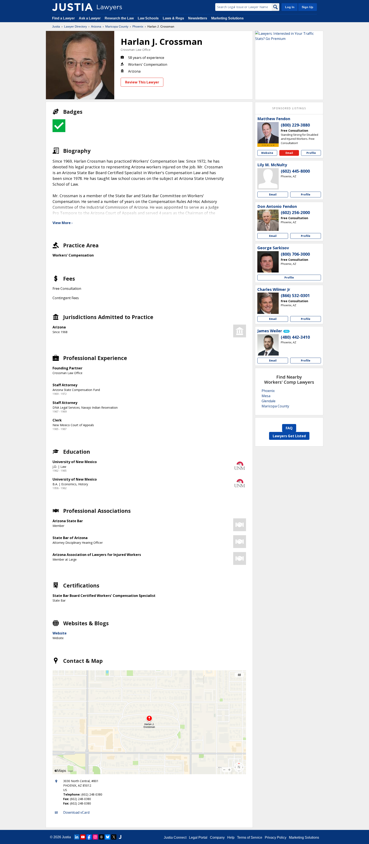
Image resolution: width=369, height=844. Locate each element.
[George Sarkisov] (268, 262)
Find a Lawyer (63, 18)
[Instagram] (95, 837)
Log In (289, 7)
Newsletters (197, 18)
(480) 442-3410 (295, 337)
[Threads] (101, 837)
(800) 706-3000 (295, 254)
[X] (113, 837)
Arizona (96, 26)
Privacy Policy (275, 837)
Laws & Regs (173, 18)
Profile (311, 153)
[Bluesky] (107, 837)
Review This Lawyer (142, 82)
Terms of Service (249, 837)
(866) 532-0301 (295, 295)
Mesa (266, 396)
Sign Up (307, 7)
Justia (56, 26)
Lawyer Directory (75, 26)
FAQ (289, 428)
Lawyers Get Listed (289, 436)
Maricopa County (116, 26)
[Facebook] (89, 837)
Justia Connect (175, 837)
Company (217, 837)
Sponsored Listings (289, 108)
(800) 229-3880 (295, 125)
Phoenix (137, 26)
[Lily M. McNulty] (268, 178)
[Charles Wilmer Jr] (268, 303)
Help (230, 837)
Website (60, 633)
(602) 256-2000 (295, 212)
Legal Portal (198, 837)
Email (289, 153)
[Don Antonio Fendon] (268, 220)
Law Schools (148, 18)
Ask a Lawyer (90, 18)
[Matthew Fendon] (268, 132)
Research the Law (119, 18)
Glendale (268, 401)
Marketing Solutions (227, 18)
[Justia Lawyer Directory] (72, 7)
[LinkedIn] (76, 837)
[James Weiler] (268, 345)
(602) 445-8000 (295, 171)
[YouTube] (82, 837)
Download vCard (76, 812)
